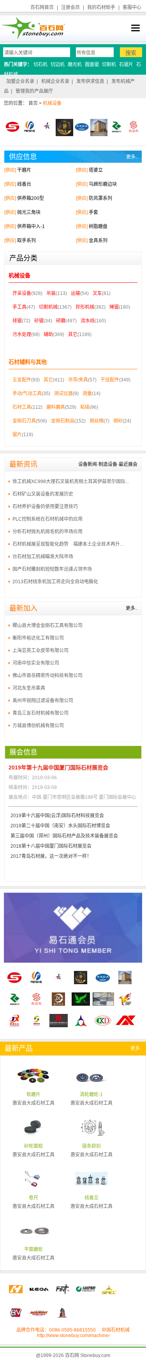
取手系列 (26, 240)
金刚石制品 (62, 421)
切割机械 (48, 307)
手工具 (19, 307)
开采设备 (21, 293)
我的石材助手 (101, 7)
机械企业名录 (55, 81)
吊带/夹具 (78, 380)
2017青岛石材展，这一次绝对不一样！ (51, 856)
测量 (87, 393)
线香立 (91, 1198)
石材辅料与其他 (28, 362)
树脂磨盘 (98, 226)
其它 (72, 334)
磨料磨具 (55, 407)
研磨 (60, 321)
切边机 (58, 64)
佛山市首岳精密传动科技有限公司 (47, 675)
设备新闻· (88, 464)
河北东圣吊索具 (28, 688)
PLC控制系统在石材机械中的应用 (47, 519)
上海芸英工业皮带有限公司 (40, 650)
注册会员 (70, 7)
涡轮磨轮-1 (91, 1094)
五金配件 (21, 380)
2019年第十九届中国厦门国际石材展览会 (58, 767)
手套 (93, 212)
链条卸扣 (91, 1146)
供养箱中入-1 (31, 226)
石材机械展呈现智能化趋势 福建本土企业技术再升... (67, 544)
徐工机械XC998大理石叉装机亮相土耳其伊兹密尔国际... (70, 481)
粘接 (85, 407)
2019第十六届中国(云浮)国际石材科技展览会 (57, 815)
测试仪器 (63, 393)
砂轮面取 (33, 1146)
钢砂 (118, 421)
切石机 (40, 64)
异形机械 (85, 307)
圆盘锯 (92, 64)
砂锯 (39, 321)
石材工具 (21, 407)
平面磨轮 (33, 1249)
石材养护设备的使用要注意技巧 (45, 506)
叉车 (97, 293)
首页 (33, 103)
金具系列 (98, 240)
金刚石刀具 (24, 421)
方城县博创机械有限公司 (38, 725)
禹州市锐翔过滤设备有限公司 (42, 700)
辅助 (48, 334)
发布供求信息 (90, 81)
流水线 (88, 321)
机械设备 (19, 275)
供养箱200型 (30, 198)
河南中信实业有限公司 (35, 663)
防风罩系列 (100, 198)
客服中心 (132, 7)
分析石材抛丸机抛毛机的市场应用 (47, 531)
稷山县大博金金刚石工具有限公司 (47, 625)
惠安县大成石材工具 (33, 1103)
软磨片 (33, 1094)
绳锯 (114, 307)
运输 (75, 293)
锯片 (17, 434)
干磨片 (24, 170)
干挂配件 (109, 380)
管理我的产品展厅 (34, 91)
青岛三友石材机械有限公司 (40, 713)
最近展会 (128, 464)
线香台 (24, 184)
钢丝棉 (97, 421)
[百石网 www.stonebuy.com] (32, 28)
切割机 (109, 64)
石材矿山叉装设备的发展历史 (42, 494)
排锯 (17, 321)
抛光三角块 (28, 212)
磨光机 (75, 64)
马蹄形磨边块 (103, 184)
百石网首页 (42, 7)
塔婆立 (96, 170)
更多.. (132, 157)
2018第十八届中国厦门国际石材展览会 (51, 846)
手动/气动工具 (27, 393)
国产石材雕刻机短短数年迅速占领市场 (52, 569)
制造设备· (109, 464)
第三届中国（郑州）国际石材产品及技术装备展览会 (64, 836)
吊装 (51, 293)
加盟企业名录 (20, 81)
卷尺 (33, 1198)
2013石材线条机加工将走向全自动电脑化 (55, 581)
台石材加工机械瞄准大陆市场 (42, 556)
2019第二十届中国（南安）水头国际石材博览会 (60, 826)
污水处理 (21, 334)
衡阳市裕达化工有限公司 (38, 638)
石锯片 (126, 64)
